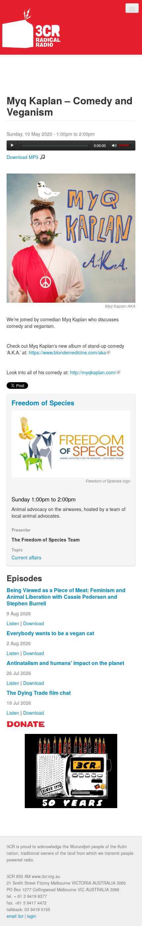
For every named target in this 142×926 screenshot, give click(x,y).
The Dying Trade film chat (39, 692)
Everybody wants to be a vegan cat (50, 633)
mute (114, 145)
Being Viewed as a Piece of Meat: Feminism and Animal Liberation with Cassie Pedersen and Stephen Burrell (66, 596)
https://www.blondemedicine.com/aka (69, 352)
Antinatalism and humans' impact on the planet (65, 663)
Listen (13, 623)
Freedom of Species (43, 402)
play (12, 145)
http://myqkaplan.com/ (95, 372)
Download (33, 623)
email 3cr (15, 916)
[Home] (31, 28)
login (31, 916)
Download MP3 (22, 157)
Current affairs (26, 557)
